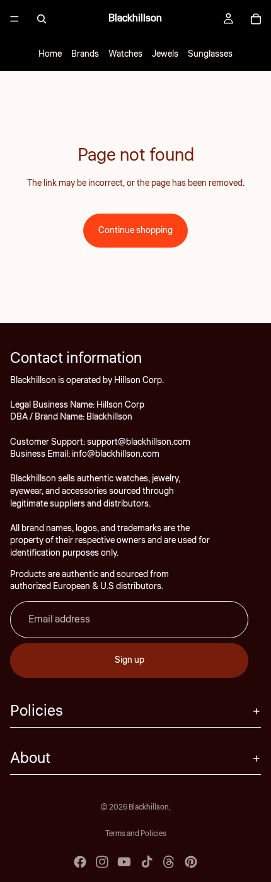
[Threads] (168, 861)
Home (50, 54)
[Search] (41, 19)
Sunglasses (210, 54)
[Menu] (14, 18)
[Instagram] (102, 861)
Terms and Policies (135, 833)
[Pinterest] (191, 861)
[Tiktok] (146, 861)
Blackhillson (149, 807)
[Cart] (256, 19)
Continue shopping (135, 230)
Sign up (129, 660)
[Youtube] (124, 861)
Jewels (165, 54)
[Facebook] (80, 861)
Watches (125, 54)
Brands (85, 54)
